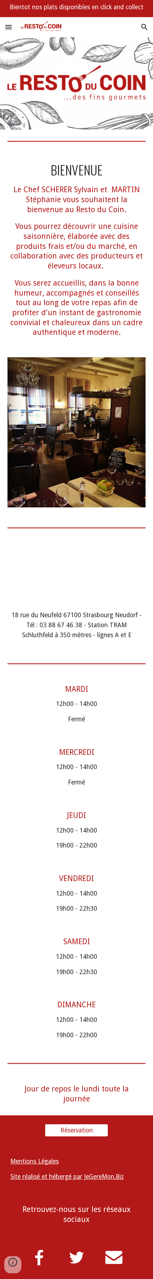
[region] (76, 8)
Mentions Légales (34, 1161)
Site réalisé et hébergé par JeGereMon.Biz (67, 1176)
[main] (76, 249)
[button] (8, 27)
